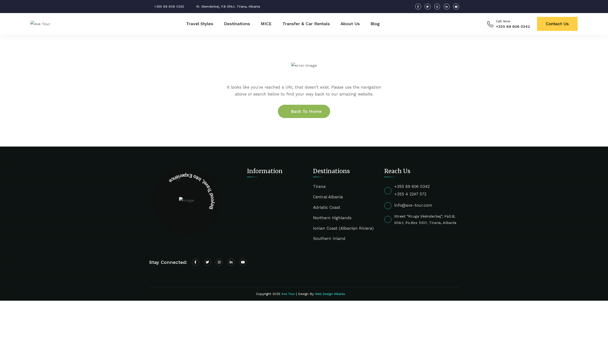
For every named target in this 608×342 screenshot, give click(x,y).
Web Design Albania (330, 294)
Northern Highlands (332, 217)
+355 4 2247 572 (410, 194)
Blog (375, 23)
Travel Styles (199, 23)
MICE (266, 23)
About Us (350, 23)
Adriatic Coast (326, 207)
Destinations (237, 23)
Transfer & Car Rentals (306, 23)
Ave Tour (288, 294)
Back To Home (306, 111)
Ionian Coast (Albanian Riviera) (343, 228)
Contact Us (557, 23)
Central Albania (328, 197)
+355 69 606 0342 (513, 26)
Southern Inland (329, 238)
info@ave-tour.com (413, 205)
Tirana (319, 186)
